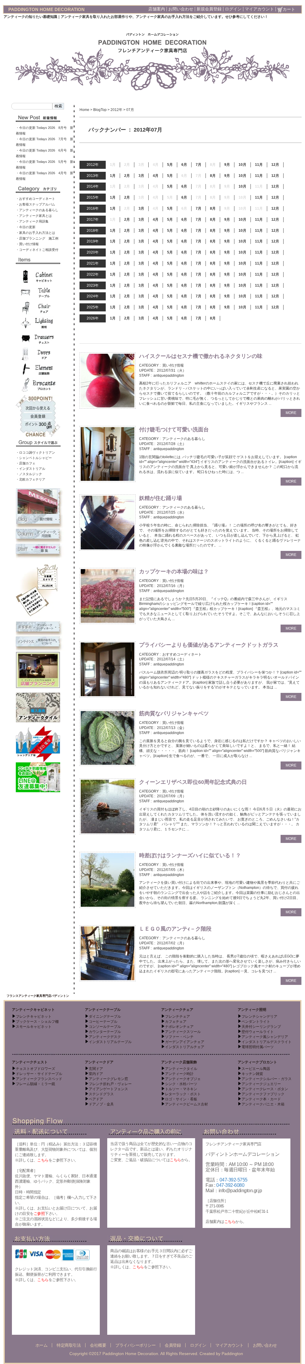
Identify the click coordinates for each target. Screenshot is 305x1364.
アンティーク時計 (179, 1074)
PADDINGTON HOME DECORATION (46, 9)
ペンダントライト (256, 1021)
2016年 (93, 208)
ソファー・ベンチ (179, 1037)
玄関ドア (96, 1069)
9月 (227, 165)
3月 (141, 176)
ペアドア (96, 1099)
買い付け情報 (173, 365)
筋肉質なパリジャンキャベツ (174, 713)
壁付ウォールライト (258, 1032)
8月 (213, 176)
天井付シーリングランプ (261, 1027)
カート (289, 9)
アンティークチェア (177, 1010)
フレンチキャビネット (34, 1016)
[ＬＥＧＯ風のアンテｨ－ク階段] (108, 953)
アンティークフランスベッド (39, 1079)
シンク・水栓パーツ (181, 1084)
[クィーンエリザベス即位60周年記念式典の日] (108, 806)
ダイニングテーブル (105, 1016)
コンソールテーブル (105, 1027)
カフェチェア (175, 1021)
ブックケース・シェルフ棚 (37, 1021)
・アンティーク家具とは (34, 215)
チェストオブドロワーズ (35, 1069)
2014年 (93, 186)
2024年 (93, 296)
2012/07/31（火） (171, 370)
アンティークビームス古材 (186, 1104)
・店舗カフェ (25, 463)
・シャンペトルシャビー (34, 458)
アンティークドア (99, 1062)
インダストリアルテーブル (110, 1042)
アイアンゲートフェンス (108, 1089)
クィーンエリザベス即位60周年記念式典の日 (193, 782)
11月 (259, 165)
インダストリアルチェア (184, 1047)
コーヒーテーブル (103, 1021)
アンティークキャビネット (33, 1010)
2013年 (93, 176)
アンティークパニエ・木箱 (263, 1104)
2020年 (93, 252)
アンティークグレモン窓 (108, 1079)
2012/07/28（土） (171, 444)
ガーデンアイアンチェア (184, 1042)
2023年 (93, 285)
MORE (291, 413)
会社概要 (98, 1345)
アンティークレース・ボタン (265, 1089)
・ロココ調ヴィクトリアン (35, 452)
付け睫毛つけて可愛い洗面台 (174, 429)
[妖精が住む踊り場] (108, 522)
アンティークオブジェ (183, 1079)
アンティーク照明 (252, 1010)
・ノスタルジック (29, 474)
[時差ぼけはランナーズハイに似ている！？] (108, 880)
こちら (43, 1160)
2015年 (93, 197)
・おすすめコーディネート (35, 198)
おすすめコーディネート (182, 654)
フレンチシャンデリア (259, 1016)
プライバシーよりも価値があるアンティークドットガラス (208, 645)
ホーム (41, 1345)
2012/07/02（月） (171, 943)
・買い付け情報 (27, 244)
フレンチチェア (177, 1016)
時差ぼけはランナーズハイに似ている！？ (190, 855)
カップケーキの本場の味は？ (174, 571)
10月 (242, 165)
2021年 (93, 263)
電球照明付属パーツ (258, 1047)
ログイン (233, 9)
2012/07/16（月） (171, 586)
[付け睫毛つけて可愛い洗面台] (108, 454)
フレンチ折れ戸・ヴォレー (110, 1084)
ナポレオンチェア (179, 1027)
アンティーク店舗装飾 (179, 1062)
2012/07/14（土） (171, 659)
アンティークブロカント (257, 1062)
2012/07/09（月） (171, 796)
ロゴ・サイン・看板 (181, 1099)
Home (84, 110)
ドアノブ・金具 (101, 1104)
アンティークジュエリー (261, 1084)
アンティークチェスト (30, 1062)
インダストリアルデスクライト (267, 1042)
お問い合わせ (180, 9)
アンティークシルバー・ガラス (267, 1079)
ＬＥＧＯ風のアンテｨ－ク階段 (178, 929)
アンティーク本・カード (261, 1099)
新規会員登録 (209, 9)
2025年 (93, 307)
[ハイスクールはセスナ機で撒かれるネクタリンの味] (108, 380)
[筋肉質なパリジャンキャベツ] (108, 738)
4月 (155, 176)
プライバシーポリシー (135, 1345)
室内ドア (96, 1074)
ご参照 (39, 1213)
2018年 (93, 230)
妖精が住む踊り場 (160, 498)
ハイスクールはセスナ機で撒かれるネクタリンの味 (200, 356)
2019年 (93, 241)
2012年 (116, 110)
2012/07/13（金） (171, 728)
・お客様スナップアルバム (35, 204)
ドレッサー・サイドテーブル (39, 1074)
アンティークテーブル (103, 1010)
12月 (275, 165)
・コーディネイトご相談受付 (37, 249)
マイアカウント (259, 9)
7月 (198, 165)
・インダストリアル (30, 468)
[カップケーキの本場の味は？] (108, 596)
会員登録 (173, 1345)
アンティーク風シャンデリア (265, 1037)
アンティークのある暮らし (183, 439)
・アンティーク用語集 (32, 221)
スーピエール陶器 (256, 1069)
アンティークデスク (105, 1037)
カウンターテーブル (105, 1032)
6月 (184, 165)
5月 (170, 165)
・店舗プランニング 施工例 (37, 238)
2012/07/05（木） (171, 870)
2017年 (93, 219)
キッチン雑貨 (252, 1074)
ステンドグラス (101, 1094)
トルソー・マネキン (181, 1089)
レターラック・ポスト (183, 1094)
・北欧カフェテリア (30, 479)
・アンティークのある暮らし (37, 210)
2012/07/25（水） (171, 512)
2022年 (93, 274)
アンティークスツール (183, 1032)
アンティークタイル (181, 1069)
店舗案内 (156, 9)
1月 (113, 176)
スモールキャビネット (34, 1027)
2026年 (93, 318)
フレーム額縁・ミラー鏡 (35, 1084)
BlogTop (100, 110)
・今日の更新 (25, 227)
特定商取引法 (69, 1345)
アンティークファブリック (263, 1094)
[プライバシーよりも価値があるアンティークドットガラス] (108, 669)
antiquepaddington (168, 375)
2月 (127, 176)
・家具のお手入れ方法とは (35, 232)
